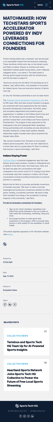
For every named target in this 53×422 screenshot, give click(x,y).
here (10, 235)
